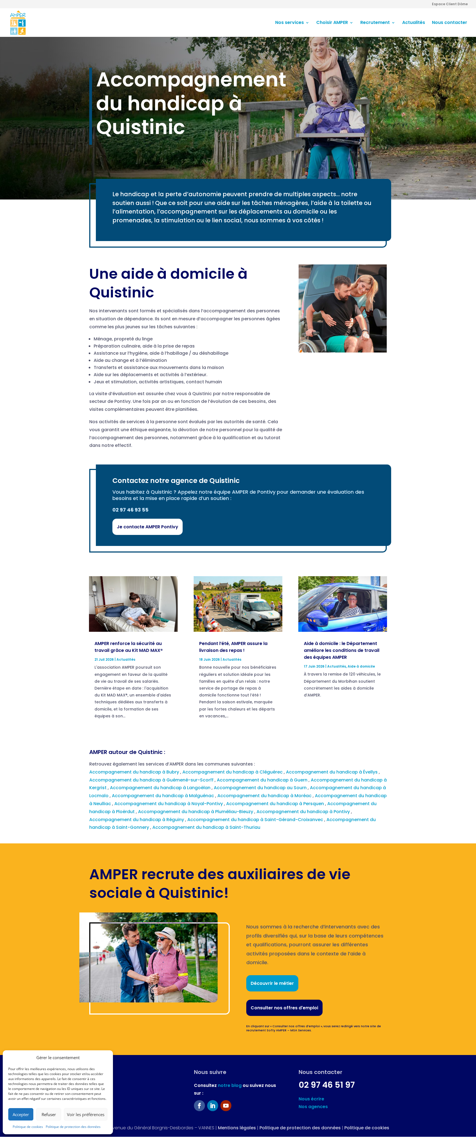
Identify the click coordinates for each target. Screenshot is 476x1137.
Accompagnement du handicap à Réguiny (137, 819)
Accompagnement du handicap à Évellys (332, 772)
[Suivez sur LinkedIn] (212, 1105)
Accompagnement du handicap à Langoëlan (161, 788)
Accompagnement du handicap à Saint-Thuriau (206, 827)
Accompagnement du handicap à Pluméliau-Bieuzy (196, 811)
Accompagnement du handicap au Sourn (261, 788)
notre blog (230, 1085)
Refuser (49, 1114)
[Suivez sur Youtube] (225, 1105)
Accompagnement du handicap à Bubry (134, 772)
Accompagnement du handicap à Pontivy (303, 811)
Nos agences (313, 1106)
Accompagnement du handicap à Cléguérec (233, 772)
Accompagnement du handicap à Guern (263, 780)
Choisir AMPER (332, 23)
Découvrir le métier (272, 983)
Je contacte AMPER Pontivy (147, 527)
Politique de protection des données (73, 1126)
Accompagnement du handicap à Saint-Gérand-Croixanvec (255, 819)
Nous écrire (311, 1099)
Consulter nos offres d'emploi (284, 1008)
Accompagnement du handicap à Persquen (275, 803)
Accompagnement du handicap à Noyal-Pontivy (169, 803)
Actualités (413, 23)
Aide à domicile (361, 666)
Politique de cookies (28, 1126)
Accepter (21, 1114)
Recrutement (375, 23)
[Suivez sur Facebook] (199, 1105)
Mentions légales (237, 1128)
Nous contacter (449, 23)
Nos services (289, 23)
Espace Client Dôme (450, 4)
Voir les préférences (85, 1114)
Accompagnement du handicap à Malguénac (163, 795)
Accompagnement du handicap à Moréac (265, 795)
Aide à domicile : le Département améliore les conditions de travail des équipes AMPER (341, 650)
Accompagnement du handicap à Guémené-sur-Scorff (152, 780)
